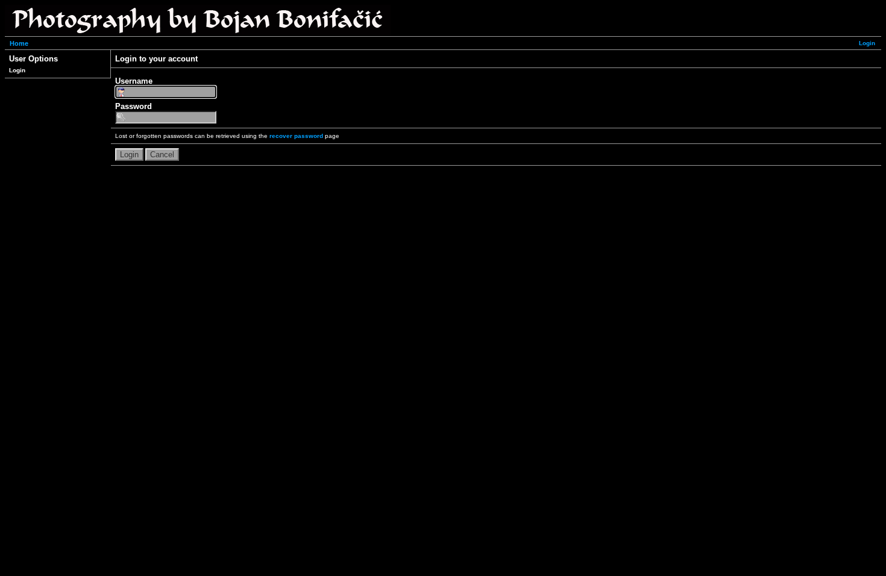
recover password (296, 136)
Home (19, 43)
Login (867, 43)
